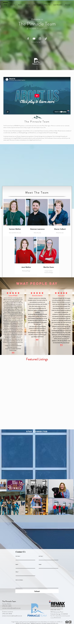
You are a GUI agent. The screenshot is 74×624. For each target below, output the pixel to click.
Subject (40, 564)
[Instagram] (39, 38)
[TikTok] (45, 38)
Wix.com (55, 623)
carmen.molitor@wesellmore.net (11, 608)
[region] (26, 255)
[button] (12, 4)
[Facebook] (28, 38)
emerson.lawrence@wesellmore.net (12, 616)
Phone (17, 571)
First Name (18, 556)
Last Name (41, 556)
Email (17, 564)
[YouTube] (34, 38)
